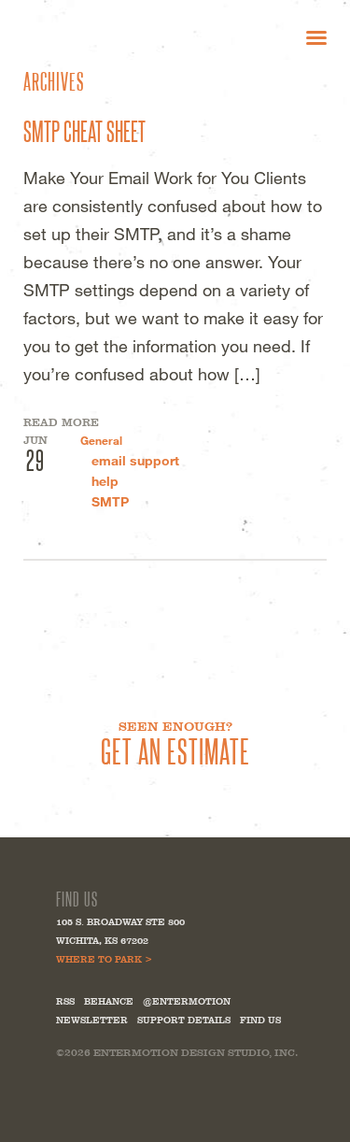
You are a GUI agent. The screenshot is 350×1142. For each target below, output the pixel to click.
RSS (65, 1001)
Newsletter (92, 1020)
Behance (108, 1001)
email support (135, 460)
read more (61, 422)
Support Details (184, 1020)
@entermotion (187, 1001)
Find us (260, 1020)
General (101, 440)
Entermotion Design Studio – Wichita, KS (111, 37)
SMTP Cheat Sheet (84, 130)
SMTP (110, 501)
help (105, 481)
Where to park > (104, 959)
